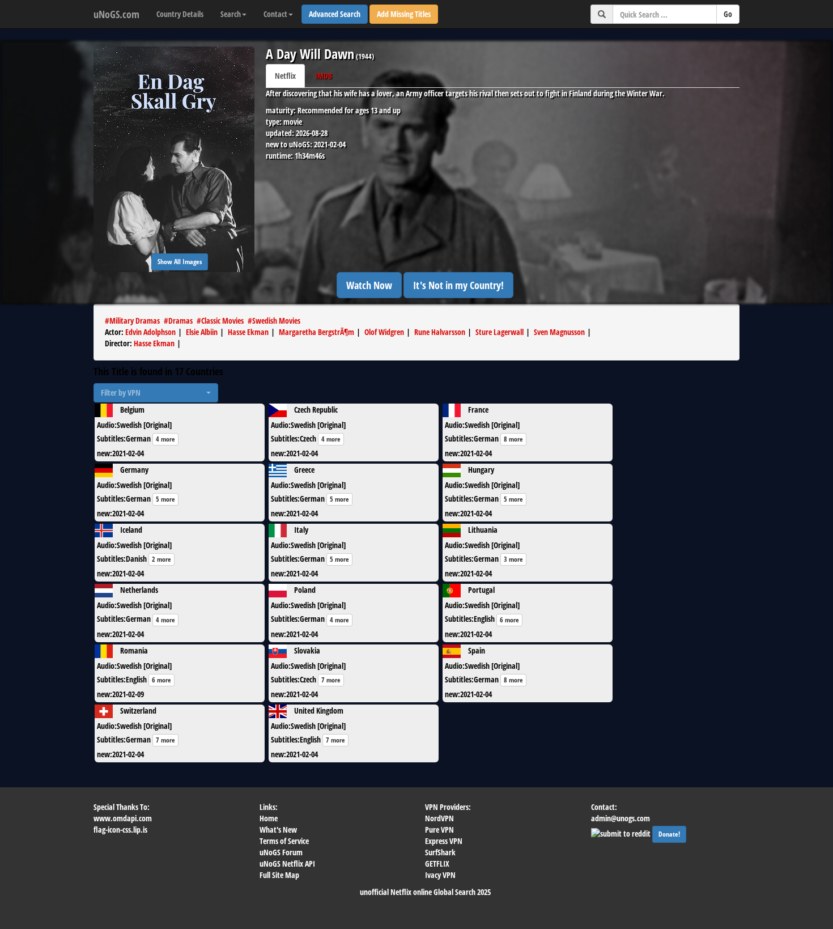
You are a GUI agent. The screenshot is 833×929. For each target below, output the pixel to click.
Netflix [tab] (285, 75)
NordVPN (439, 818)
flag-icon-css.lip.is (120, 829)
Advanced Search (334, 14)
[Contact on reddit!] (621, 832)
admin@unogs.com (620, 818)
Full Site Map (279, 874)
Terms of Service (284, 840)
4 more (165, 439)
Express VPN (443, 840)
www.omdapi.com (123, 818)
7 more (331, 680)
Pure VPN (439, 829)
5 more (165, 499)
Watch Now (369, 285)
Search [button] (230, 14)
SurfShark (440, 852)
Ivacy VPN (440, 874)
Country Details (179, 14)
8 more (513, 439)
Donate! (669, 834)
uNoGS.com (116, 14)
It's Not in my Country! (458, 285)
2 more (161, 559)
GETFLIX (437, 863)
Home (269, 818)
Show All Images (180, 261)
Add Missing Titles (404, 14)
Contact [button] (275, 14)
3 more (513, 559)
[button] (156, 392)
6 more (509, 620)
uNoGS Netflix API (287, 863)
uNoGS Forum (281, 852)
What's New (278, 829)
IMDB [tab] (323, 75)
